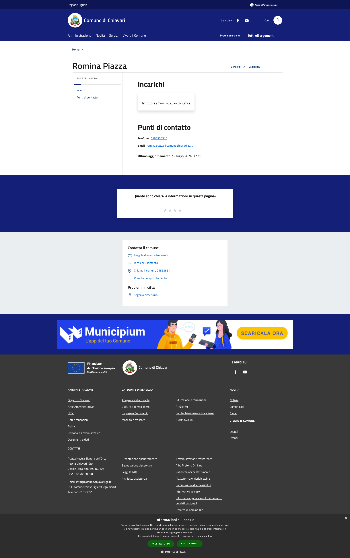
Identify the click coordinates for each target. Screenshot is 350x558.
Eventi (234, 438)
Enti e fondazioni (78, 420)
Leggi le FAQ (129, 472)
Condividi (236, 67)
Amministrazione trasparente (194, 459)
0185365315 (159, 138)
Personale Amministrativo (84, 433)
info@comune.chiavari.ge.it (93, 482)
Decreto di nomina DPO (190, 510)
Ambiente (182, 406)
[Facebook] (236, 20)
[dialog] (175, 536)
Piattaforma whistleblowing (193, 478)
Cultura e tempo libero (135, 406)
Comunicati (237, 406)
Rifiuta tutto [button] (189, 543)
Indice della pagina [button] (87, 78)
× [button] (346, 518)
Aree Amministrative (81, 406)
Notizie (234, 400)
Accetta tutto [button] (161, 543)
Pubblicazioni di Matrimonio (193, 472)
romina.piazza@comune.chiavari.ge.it (170, 145)
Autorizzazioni (184, 419)
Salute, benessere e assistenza (195, 413)
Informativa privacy (188, 491)
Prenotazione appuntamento (139, 459)
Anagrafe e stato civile (135, 400)
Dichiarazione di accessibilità (193, 485)
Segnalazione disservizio (137, 465)
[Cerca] (277, 20)
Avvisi (233, 413)
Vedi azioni (255, 67)
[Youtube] (245, 20)
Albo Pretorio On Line (189, 465)
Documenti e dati (78, 439)
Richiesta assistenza (134, 478)
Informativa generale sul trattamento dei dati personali (199, 500)
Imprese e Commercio (135, 413)
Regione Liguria (77, 5)
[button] (175, 552)
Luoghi (234, 431)
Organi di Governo (79, 400)
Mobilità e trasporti (133, 420)
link (210, 536)
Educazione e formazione (191, 400)
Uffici (71, 413)
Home (75, 49)
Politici (72, 426)
